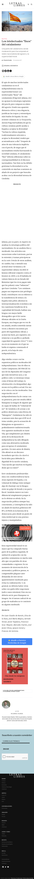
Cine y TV (4, 795)
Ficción (3, 816)
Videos (3, 833)
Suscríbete (7, 681)
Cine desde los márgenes (15, 676)
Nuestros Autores (6, 861)
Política (4, 38)
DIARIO (4, 778)
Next (25, 666)
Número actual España (7, 844)
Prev (4, 666)
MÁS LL (4, 851)
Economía (4, 785)
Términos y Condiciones (16, 878)
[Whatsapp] (11, 71)
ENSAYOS (4, 820)
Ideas (3, 825)
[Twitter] (5, 71)
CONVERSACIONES (7, 806)
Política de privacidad (28, 878)
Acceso (3, 853)
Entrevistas (4, 808)
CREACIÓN (4, 812)
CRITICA (4, 793)
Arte (3, 801)
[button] (3, 4)
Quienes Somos (5, 859)
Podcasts (4, 836)
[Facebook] (3, 71)
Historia (3, 822)
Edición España (8, 679)
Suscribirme (4, 855)
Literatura (4, 789)
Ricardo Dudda (17, 713)
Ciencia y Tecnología (7, 787)
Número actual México (7, 842)
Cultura (3, 780)
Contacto (4, 863)
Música (3, 799)
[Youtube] (8, 867)
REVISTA (4, 840)
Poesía (3, 814)
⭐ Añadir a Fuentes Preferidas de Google (17, 641)
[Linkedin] (8, 71)
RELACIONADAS (7, 726)
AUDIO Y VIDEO (6, 831)
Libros (3, 797)
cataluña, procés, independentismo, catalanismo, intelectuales (13, 691)
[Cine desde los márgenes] (15, 664)
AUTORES (23, 726)
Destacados (5, 846)
